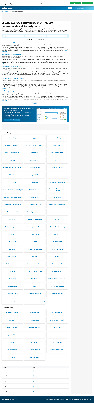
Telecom (12, 357)
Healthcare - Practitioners (57, 204)
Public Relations (57, 271)
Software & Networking (57, 350)
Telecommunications (57, 293)
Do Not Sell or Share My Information (72, 399)
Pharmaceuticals (57, 264)
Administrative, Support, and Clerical (34, 138)
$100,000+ (35, 391)
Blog (65, 8)
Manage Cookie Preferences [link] (85, 399)
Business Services (57, 312)
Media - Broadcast (57, 249)
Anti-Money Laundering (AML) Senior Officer (13, 78)
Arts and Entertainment (12, 153)
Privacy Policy (5, 4)
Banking (12, 160)
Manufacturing (57, 242)
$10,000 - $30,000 (37, 371)
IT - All (57, 219)
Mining (57, 256)
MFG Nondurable (57, 342)
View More (35, 103)
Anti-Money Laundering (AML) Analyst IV (12, 42)
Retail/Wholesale (12, 286)
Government (34, 197)
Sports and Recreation (34, 293)
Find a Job (57, 8)
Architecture (57, 145)
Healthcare (57, 327)
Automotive (34, 153)
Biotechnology (34, 160)
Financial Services (34, 190)
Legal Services (57, 234)
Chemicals (12, 320)
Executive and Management (57, 182)
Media (12, 342)
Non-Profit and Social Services (12, 264)
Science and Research (57, 286)
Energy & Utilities (12, 327)
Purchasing (12, 279)
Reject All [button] (86, 3)
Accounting (12, 138)
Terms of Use (62, 399)
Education (12, 175)
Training (12, 301)
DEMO (70, 8)
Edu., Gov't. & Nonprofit (57, 320)
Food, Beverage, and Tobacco (12, 197)
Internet (57, 335)
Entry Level (12, 182)
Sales (34, 286)
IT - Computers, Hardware (12, 227)
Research (6, 11)
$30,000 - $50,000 (37, 376)
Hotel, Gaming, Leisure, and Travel (34, 212)
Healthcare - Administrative (12, 204)
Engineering (57, 175)
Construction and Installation (12, 167)
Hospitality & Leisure (12, 335)
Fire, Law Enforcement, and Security (57, 189)
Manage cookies (12, 4)
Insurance (12, 219)
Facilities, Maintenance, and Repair (12, 190)
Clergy (57, 160)
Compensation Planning (80, 8)
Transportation (34, 357)
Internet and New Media (34, 219)
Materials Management (35, 249)
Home (2, 11)
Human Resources (57, 212)
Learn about (7, 119)
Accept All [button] (74, 3)
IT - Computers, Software (34, 227)
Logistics (34, 242)
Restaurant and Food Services (57, 279)
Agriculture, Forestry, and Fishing (35, 145)
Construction (35, 320)
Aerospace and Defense (12, 145)
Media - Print (12, 256)
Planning (12, 271)
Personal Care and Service (35, 264)
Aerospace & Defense (12, 312)
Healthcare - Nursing (35, 204)
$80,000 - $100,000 (37, 386)
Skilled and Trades (12, 293)
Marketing (12, 249)
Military (34, 256)
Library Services (12, 242)
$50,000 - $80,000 (37, 381)
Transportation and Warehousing (35, 301)
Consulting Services (35, 167)
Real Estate (34, 279)
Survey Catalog (39, 8)
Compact (41, 39)
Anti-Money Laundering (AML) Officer (11, 66)
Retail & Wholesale (34, 350)
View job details (7, 64)
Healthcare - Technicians (12, 212)
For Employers (29, 8)
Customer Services (57, 167)
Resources (49, 8)
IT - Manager (12, 234)
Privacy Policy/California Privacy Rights (51, 399)
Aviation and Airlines (57, 153)
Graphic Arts (57, 197)
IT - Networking (34, 234)
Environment (35, 182)
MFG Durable (35, 342)
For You (20, 8)
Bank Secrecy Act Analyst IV (9, 91)
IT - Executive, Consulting (57, 227)
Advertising (57, 138)
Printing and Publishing (35, 271)
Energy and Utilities (35, 175)
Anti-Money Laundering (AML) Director (11, 54)
